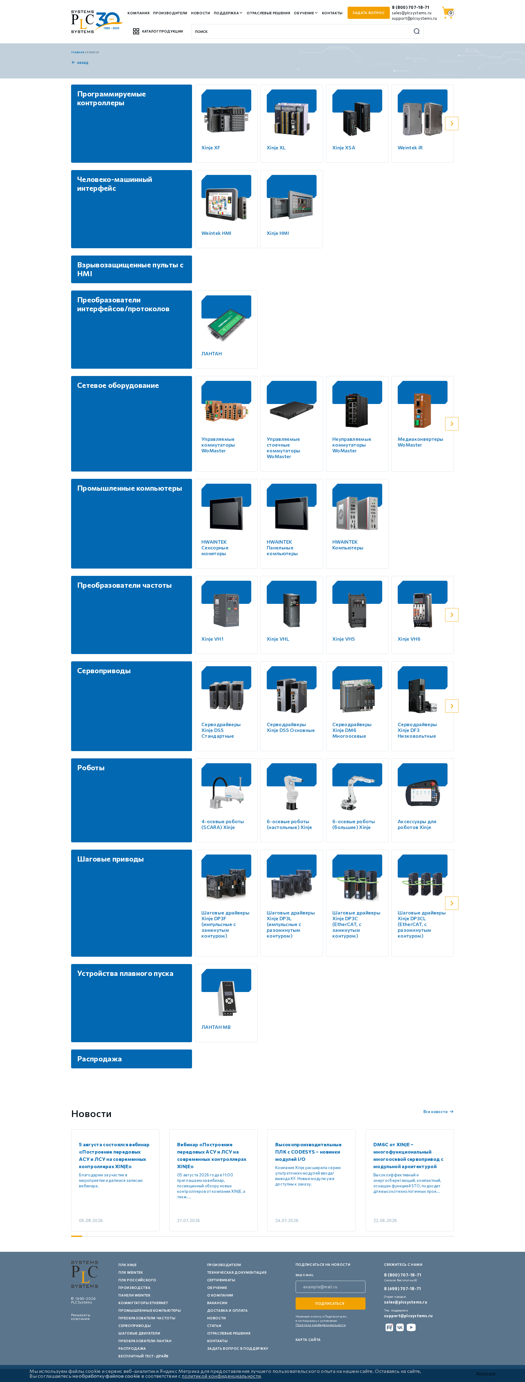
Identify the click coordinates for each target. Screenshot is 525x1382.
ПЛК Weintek (130, 1272)
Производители (170, 13)
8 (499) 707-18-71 (402, 1288)
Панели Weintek (134, 1295)
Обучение (304, 13)
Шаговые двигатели (139, 1333)
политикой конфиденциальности (221, 1376)
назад (83, 62)
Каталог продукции (162, 31)
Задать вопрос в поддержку (238, 1348)
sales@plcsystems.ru (411, 12)
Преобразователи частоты (146, 1318)
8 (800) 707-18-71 (410, 7)
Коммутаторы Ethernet (143, 1303)
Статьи (214, 1326)
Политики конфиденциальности (321, 1325)
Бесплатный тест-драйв (143, 1356)
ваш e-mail (305, 1275)
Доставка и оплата (227, 1310)
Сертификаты (221, 1280)
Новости (200, 13)
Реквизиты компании (81, 1317)
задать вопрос (368, 13)
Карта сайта (308, 1340)
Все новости (436, 1111)
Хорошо (486, 1373)
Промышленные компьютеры (149, 1310)
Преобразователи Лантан (145, 1341)
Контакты (332, 13)
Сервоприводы (134, 1326)
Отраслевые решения (268, 13)
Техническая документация (237, 1272)
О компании (220, 1295)
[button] (451, 123)
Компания (138, 13)
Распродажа (132, 1348)
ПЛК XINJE (127, 1265)
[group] (115, 1180)
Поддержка (226, 13)
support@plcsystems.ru (414, 18)
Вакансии (217, 1303)
